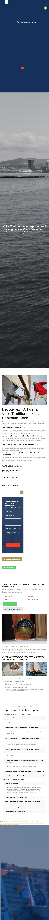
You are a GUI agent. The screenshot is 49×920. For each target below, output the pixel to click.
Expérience (14, 823)
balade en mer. (18, 821)
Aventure (12, 821)
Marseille (23, 823)
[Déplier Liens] (45, 8)
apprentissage (7, 821)
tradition (8, 824)
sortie (5, 824)
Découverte (5, 823)
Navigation (29, 823)
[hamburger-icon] (22, 68)
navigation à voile (36, 823)
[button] (9, 567)
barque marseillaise (25, 821)
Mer (26, 823)
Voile (18, 824)
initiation (19, 823)
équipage (10, 823)
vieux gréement (13, 824)
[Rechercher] (21, 492)
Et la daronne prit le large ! (10, 485)
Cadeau (10, 231)
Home (4, 231)
